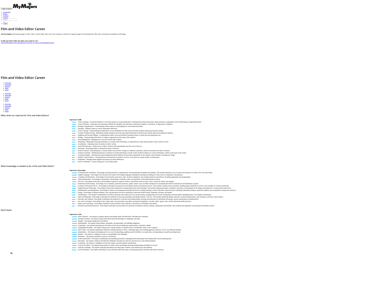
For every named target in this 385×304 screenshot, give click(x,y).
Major (5, 260)
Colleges (6, 16)
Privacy (8, 301)
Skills (6, 88)
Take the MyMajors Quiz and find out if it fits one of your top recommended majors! (27, 43)
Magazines (4, 286)
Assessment (6, 12)
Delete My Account (7, 288)
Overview (8, 83)
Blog (2, 289)
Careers (5, 17)
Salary (7, 90)
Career (6, 269)
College (6, 265)
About (3, 276)
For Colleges (5, 284)
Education (8, 85)
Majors (5, 14)
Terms (3, 301)
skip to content (380, 1)
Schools (7, 86)
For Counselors (6, 282)
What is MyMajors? (7, 280)
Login (5, 23)
